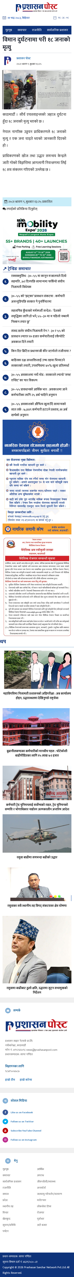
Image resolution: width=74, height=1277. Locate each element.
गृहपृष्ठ (8, 30)
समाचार (22, 30)
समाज (6, 1194)
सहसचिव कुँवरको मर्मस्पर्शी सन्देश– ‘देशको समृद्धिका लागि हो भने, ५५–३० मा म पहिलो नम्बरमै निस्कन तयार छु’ (40, 316)
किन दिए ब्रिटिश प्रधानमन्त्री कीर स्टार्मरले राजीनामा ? (41, 351)
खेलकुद (6, 1219)
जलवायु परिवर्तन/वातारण (49, 1194)
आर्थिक (40, 1169)
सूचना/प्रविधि (9, 1225)
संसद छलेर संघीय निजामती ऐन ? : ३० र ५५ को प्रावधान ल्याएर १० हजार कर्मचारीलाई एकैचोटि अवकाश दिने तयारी (38, 336)
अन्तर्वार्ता (41, 1188)
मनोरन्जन (41, 1200)
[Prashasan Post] (37, 7)
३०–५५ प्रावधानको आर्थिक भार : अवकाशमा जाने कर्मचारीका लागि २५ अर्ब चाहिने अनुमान (39, 392)
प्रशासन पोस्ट (24, 58)
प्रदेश (5, 1200)
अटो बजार (42, 1225)
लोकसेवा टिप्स (44, 1206)
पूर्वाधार (40, 1219)
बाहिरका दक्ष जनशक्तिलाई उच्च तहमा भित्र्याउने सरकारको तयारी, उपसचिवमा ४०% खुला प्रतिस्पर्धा (40, 363)
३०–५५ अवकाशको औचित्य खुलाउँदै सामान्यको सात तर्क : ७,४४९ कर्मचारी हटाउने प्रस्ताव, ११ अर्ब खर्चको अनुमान (39, 409)
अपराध (40, 1175)
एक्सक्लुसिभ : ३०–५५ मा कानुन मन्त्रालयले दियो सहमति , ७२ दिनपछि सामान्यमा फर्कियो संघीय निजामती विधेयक (38, 281)
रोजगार (40, 1213)
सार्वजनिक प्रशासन (57, 30)
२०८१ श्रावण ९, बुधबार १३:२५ (29, 64)
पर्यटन (6, 1231)
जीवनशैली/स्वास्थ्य (46, 1182)
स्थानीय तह (8, 1206)
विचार (5, 1213)
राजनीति (36, 30)
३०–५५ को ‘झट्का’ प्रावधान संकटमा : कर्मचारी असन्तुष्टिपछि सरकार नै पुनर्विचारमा (38, 298)
